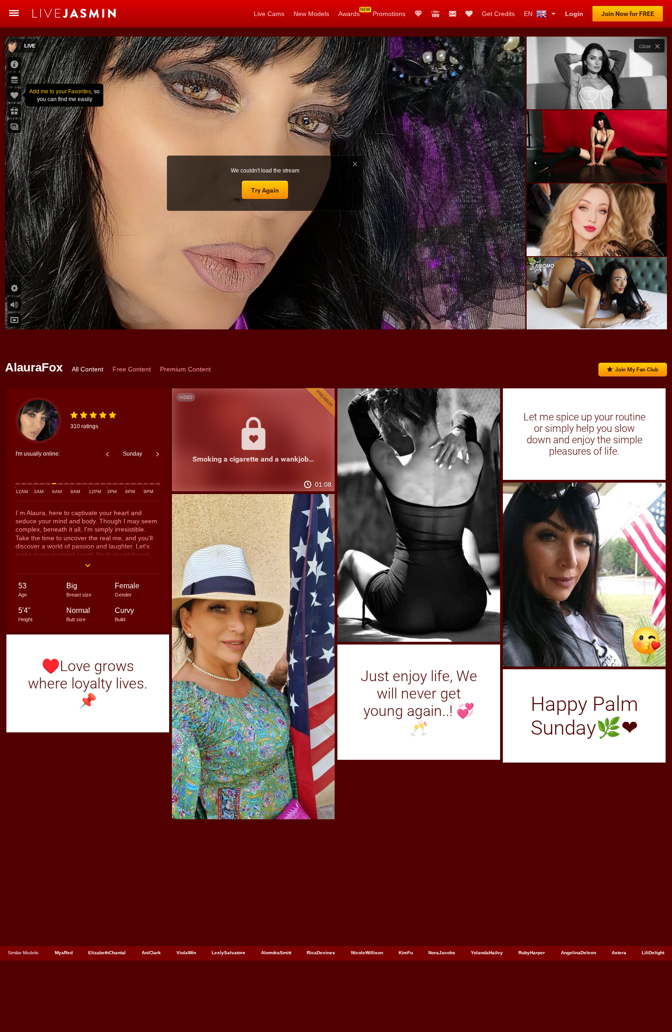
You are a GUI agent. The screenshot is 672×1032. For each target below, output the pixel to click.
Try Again (265, 190)
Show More (596, 314)
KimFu (406, 952)
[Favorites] (469, 13)
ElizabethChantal (107, 952)
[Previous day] (107, 454)
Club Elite (418, 13)
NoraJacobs (441, 952)
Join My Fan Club (636, 369)
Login (574, 13)
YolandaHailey (487, 952)
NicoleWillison (367, 952)
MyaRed (64, 952)
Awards (349, 13)
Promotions (389, 13)
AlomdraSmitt (276, 952)
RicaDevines (321, 952)
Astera (619, 952)
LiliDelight (653, 952)
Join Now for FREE (627, 13)
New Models (311, 13)
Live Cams (269, 13)
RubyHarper (531, 952)
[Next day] (157, 454)
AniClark (151, 952)
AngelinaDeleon (578, 952)
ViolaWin (186, 952)
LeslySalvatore (228, 952)
